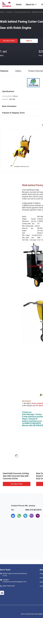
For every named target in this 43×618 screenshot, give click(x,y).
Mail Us (29, 41)
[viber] (32, 516)
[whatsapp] (19, 516)
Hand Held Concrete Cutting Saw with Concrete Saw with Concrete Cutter (16, 476)
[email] (13, 516)
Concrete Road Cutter (22, 12)
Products (9, 12)
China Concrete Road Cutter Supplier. (32, 614)
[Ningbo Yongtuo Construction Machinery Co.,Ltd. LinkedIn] (2, 593)
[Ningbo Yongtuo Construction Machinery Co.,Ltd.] (6, 4)
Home (2, 12)
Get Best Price (9, 41)
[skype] (25, 516)
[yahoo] (38, 516)
